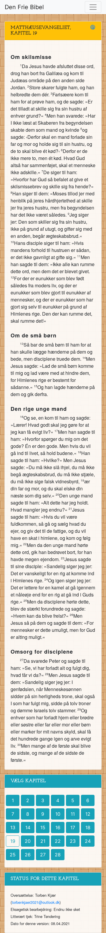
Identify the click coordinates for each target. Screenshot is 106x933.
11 (73, 814)
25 (13, 855)
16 (57, 827)
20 (28, 841)
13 (12, 827)
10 (57, 814)
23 (73, 841)
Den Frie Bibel (24, 7)
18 (87, 827)
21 (42, 841)
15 (42, 827)
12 (87, 814)
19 (12, 841)
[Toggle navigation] (93, 7)
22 (58, 841)
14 (27, 827)
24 (88, 841)
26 (28, 855)
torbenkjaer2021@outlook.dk (35, 902)
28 (58, 855)
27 (43, 855)
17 (72, 827)
